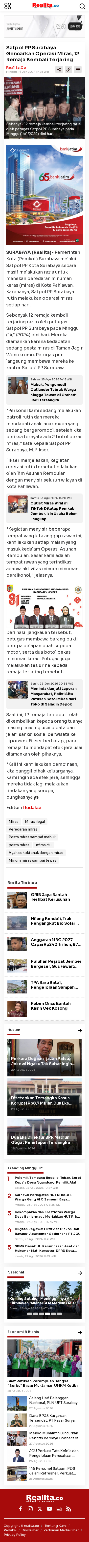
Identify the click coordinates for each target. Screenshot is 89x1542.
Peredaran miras (23, 829)
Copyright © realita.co (21, 1526)
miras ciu (43, 845)
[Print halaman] (78, 69)
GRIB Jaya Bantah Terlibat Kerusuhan (50, 897)
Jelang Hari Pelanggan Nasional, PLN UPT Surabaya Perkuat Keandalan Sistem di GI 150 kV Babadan (54, 1400)
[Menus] (8, 5)
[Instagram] (30, 1509)
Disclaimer (30, 1530)
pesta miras (19, 845)
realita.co (16, 67)
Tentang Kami (56, 1526)
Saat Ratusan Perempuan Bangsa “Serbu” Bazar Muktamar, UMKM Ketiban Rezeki (44, 1383)
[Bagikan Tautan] (59, 69)
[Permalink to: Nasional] (79, 1273)
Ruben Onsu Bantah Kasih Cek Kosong (51, 1006)
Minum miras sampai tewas (32, 860)
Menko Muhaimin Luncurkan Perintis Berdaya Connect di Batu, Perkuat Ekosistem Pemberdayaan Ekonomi (53, 1435)
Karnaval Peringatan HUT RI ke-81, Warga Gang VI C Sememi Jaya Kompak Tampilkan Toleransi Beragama (48, 1197)
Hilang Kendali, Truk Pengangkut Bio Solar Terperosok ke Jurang (53, 923)
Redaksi (32, 807)
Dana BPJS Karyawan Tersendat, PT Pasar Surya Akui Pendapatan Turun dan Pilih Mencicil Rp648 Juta (52, 1418)
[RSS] (69, 1509)
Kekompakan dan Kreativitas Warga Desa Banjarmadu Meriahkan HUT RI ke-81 (48, 1214)
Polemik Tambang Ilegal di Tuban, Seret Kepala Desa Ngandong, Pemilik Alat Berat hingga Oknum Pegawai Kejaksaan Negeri (48, 1180)
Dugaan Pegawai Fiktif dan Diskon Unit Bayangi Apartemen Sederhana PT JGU (48, 1231)
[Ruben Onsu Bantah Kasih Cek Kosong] (17, 1008)
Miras (14, 821)
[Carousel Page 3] (41, 1314)
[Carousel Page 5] (53, 1314)
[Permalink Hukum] (79, 1031)
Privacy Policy (15, 1535)
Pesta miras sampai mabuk (32, 837)
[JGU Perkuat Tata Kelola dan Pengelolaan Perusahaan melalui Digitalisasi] (17, 1455)
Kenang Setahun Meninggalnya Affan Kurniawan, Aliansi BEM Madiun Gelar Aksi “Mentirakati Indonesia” (43, 1300)
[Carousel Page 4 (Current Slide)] (47, 1314)
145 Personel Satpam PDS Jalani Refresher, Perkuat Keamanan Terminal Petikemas (52, 1471)
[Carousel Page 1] (29, 1314)
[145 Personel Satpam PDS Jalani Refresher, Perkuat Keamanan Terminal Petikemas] (17, 1473)
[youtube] (49, 1509)
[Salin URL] (68, 69)
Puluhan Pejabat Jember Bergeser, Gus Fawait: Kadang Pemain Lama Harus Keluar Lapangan (56, 969)
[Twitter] (40, 1509)
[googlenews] (59, 1509)
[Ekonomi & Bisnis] (79, 1333)
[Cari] (82, 5)
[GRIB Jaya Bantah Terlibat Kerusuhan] (17, 900)
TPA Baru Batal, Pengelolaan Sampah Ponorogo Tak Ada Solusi (53, 990)
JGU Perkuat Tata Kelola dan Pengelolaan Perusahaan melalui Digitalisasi (54, 1453)
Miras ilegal (35, 821)
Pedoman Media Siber (61, 1530)
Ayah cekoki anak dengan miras (36, 852)
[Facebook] (20, 1509)
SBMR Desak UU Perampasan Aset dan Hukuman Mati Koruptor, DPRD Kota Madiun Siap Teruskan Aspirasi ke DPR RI (47, 1248)
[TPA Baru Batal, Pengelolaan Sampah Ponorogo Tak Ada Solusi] (17, 986)
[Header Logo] (45, 5)
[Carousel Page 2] (35, 1314)
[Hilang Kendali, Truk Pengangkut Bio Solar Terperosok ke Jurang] (17, 922)
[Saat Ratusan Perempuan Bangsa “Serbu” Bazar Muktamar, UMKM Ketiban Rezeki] (44, 1358)
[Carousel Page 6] (59, 1314)
